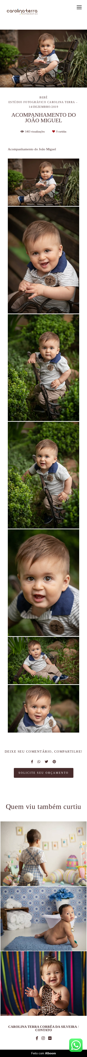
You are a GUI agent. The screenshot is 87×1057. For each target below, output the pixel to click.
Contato (43, 1030)
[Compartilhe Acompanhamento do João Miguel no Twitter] (46, 762)
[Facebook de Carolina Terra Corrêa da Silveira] (37, 1038)
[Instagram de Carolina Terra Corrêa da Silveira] (43, 1038)
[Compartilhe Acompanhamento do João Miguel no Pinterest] (54, 762)
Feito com (43, 1053)
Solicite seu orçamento (44, 772)
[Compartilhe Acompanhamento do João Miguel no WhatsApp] (38, 762)
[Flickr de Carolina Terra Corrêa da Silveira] (50, 1038)
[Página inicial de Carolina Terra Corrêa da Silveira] (22, 12)
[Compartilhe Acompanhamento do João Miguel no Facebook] (32, 762)
